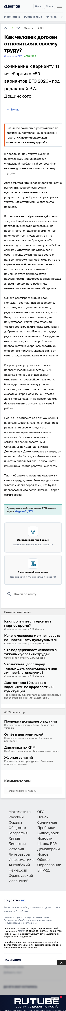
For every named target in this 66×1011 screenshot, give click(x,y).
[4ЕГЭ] (12, 6)
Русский (16, 817)
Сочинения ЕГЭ (13, 56)
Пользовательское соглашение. (21, 922)
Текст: (15, 109)
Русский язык (33, 16)
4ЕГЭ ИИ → (30, 56)
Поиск (49, 6)
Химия (14, 838)
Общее (43, 859)
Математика (12, 16)
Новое (43, 854)
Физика (51, 16)
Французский (21, 875)
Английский (19, 865)
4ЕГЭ (21, 931)
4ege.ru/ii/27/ (24, 511)
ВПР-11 (43, 870)
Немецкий (18, 870)
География (18, 833)
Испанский (18, 881)
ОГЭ (41, 811)
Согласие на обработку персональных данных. (29, 920)
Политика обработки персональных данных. (28, 917)
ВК (23, 900)
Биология (17, 843)
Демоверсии (48, 849)
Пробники (46, 827)
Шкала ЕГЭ (47, 843)
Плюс (38, 6)
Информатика (21, 859)
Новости (44, 838)
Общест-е (17, 827)
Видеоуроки (48, 833)
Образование (49, 865)
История (16, 849)
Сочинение (47, 822)
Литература (19, 854)
